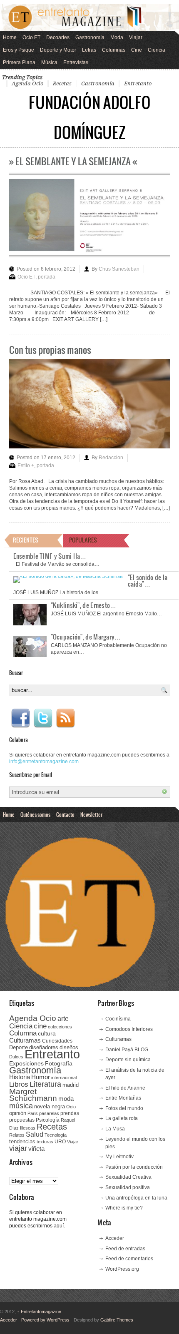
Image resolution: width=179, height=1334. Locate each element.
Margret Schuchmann (33, 1095)
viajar (18, 1148)
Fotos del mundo (124, 1108)
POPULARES (83, 539)
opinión (17, 1113)
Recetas (62, 83)
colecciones (60, 1026)
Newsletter (91, 814)
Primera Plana (19, 62)
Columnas (113, 50)
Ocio (71, 1106)
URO (60, 1142)
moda (66, 1098)
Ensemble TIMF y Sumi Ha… (50, 555)
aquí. (59, 1226)
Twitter (43, 718)
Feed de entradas (125, 1249)
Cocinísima (118, 1019)
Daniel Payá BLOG (126, 1050)
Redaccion (111, 457)
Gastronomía (89, 37)
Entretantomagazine (39, 1311)
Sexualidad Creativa (128, 1177)
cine (40, 1026)
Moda (116, 37)
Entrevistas (75, 62)
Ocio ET (31, 37)
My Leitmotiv (119, 1157)
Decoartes (58, 37)
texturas (45, 1141)
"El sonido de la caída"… (148, 580)
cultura (47, 1033)
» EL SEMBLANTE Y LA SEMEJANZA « (73, 161)
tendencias (22, 1141)
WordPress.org (122, 1269)
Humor (40, 1076)
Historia (19, 1076)
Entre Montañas (123, 1098)
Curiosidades (57, 1041)
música (21, 1106)
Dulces (16, 1056)
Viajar (135, 37)
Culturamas (25, 1040)
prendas (69, 1113)
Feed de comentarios (129, 1259)
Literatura (45, 1084)
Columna (23, 1033)
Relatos (17, 1134)
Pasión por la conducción (134, 1167)
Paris (32, 1113)
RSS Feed (65, 718)
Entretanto (138, 83)
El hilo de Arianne (125, 1088)
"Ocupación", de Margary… (86, 636)
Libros (18, 1084)
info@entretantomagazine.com (44, 761)
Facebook (20, 718)
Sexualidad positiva (127, 1187)
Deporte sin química (128, 1060)
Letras (89, 50)
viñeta (36, 1148)
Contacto (65, 814)
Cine (136, 50)
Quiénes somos (35, 814)
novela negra (49, 1106)
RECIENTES (25, 539)
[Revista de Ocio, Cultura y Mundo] (89, 17)
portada (46, 277)
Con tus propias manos (50, 349)
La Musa (115, 1129)
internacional (64, 1077)
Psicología (48, 1120)
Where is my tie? (124, 1208)
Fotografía (58, 1063)
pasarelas (49, 1113)
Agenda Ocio (27, 83)
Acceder (114, 1238)
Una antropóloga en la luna (136, 1198)
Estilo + (25, 465)
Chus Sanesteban (119, 269)
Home (10, 37)
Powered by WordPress (45, 1319)
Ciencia (156, 50)
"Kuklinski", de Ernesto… (84, 605)
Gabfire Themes (116, 1319)
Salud (34, 1134)
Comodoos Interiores (129, 1029)
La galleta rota (121, 1118)
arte (63, 1018)
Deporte (18, 1047)
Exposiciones (26, 1063)
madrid (70, 1085)
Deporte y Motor (58, 50)
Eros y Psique (18, 50)
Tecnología (56, 1134)
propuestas (22, 1120)
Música (49, 62)
